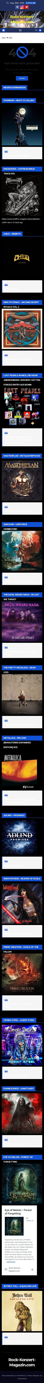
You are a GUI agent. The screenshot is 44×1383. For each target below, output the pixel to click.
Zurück (22, 78)
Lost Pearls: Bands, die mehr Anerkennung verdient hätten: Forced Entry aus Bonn (19, 440)
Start (4, 38)
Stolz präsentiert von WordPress (14, 1375)
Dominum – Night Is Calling (17, 155)
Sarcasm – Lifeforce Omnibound (19, 581)
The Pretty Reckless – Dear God (19, 724)
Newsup (36, 1375)
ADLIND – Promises (13, 865)
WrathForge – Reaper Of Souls (18, 934)
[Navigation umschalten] (20, 30)
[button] (36, 30)
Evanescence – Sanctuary (16, 1144)
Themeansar (22, 1378)
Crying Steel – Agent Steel (17, 1075)
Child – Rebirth (11, 289)
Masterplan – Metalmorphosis (18, 511)
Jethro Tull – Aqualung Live (17, 1341)
